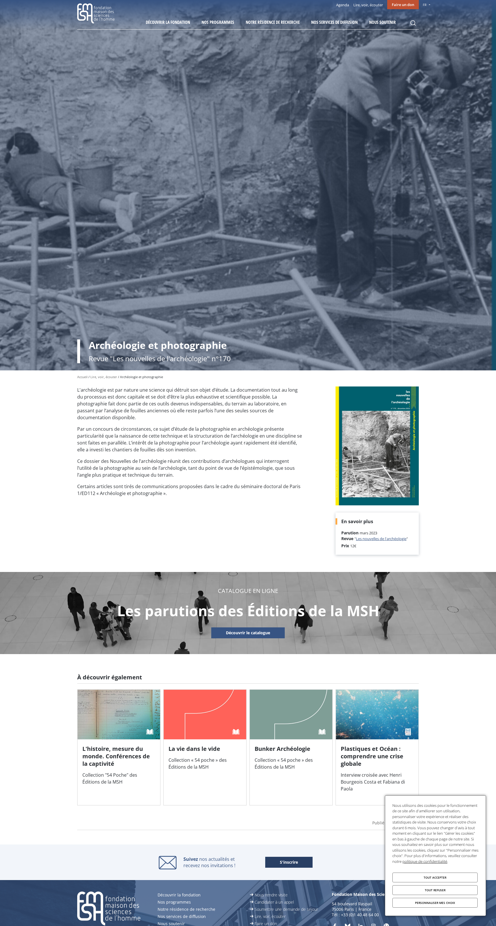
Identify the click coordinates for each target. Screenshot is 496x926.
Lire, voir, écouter (368, 4)
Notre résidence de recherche (273, 22)
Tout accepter (435, 877)
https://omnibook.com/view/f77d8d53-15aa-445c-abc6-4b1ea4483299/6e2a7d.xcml (248, 633)
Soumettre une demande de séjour (286, 909)
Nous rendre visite (271, 895)
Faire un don (403, 4)
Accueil (82, 377)
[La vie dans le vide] (205, 747)
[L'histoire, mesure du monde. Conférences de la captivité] (119, 747)
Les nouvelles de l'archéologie (381, 538)
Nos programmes (218, 22)
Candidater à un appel (274, 902)
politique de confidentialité (424, 861)
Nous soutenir (382, 22)
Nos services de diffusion (334, 22)
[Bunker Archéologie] (291, 747)
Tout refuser (435, 890)
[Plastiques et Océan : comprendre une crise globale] (377, 747)
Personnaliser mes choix (435, 903)
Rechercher (413, 23)
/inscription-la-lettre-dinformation (289, 862)
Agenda (342, 4)
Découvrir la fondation (168, 22)
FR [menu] (425, 5)
